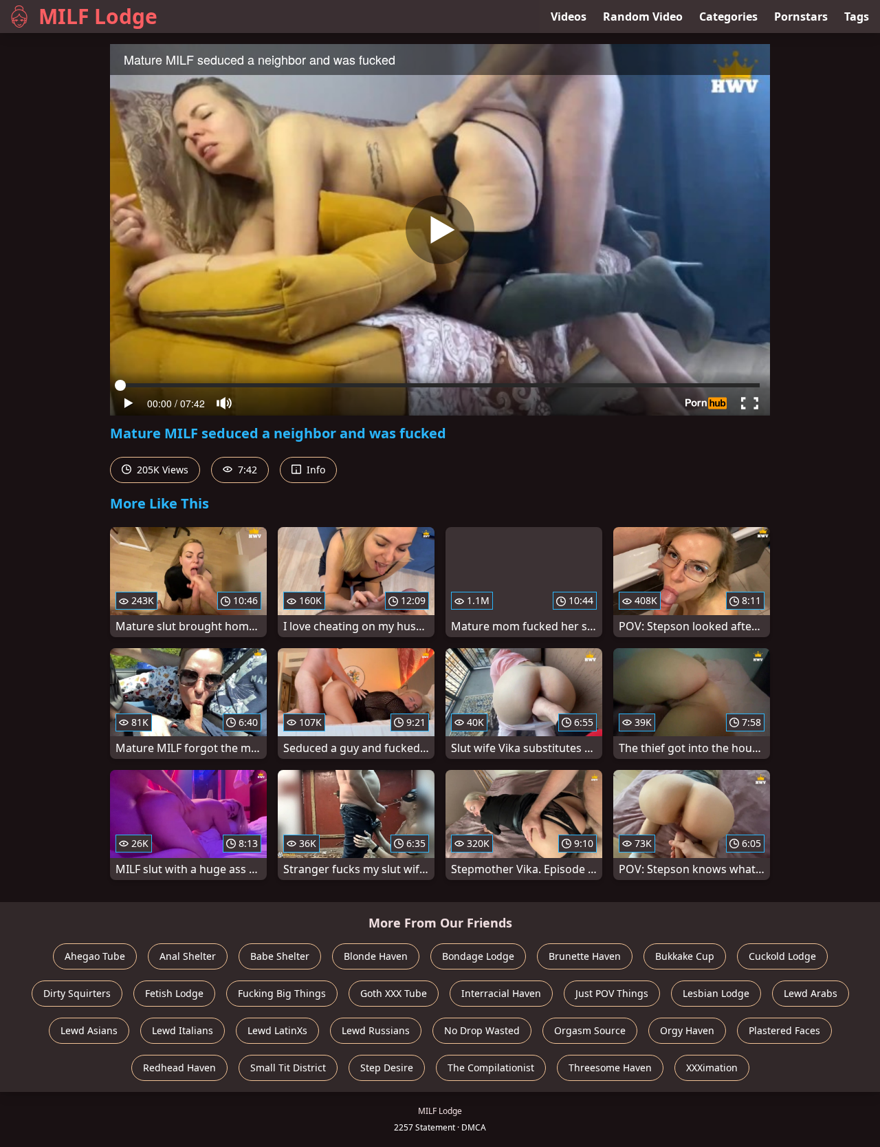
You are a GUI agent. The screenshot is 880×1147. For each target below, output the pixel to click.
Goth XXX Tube (393, 993)
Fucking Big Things (282, 993)
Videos (568, 16)
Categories (728, 16)
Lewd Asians (89, 1030)
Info (314, 469)
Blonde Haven (376, 956)
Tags (856, 16)
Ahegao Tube (95, 956)
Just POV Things (611, 993)
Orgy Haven (687, 1030)
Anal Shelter (188, 956)
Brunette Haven (585, 956)
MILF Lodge (97, 16)
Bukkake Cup (684, 956)
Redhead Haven (179, 1067)
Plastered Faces (784, 1030)
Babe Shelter (279, 956)
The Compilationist (491, 1067)
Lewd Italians (182, 1030)
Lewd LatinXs (277, 1030)
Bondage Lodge (478, 956)
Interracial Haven (501, 993)
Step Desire (386, 1067)
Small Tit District (288, 1067)
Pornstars (801, 16)
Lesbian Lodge (716, 993)
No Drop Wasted (482, 1030)
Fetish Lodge (174, 993)
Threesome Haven (610, 1067)
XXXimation (712, 1067)
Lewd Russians (376, 1030)
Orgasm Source (590, 1030)
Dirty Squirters (77, 993)
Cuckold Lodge (782, 956)
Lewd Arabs (810, 993)
